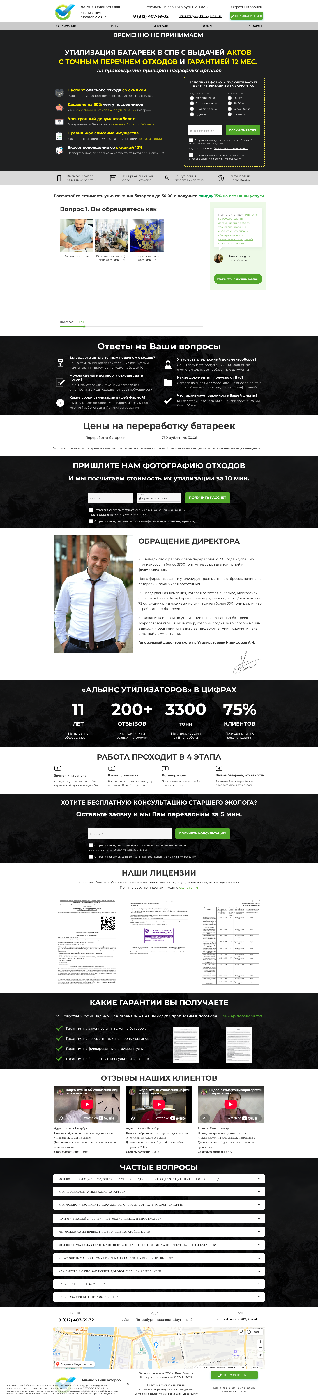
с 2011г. (101, 17)
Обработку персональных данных (231, 148)
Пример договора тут (122, 407)
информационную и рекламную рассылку (215, 158)
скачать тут (188, 887)
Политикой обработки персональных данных (163, 510)
